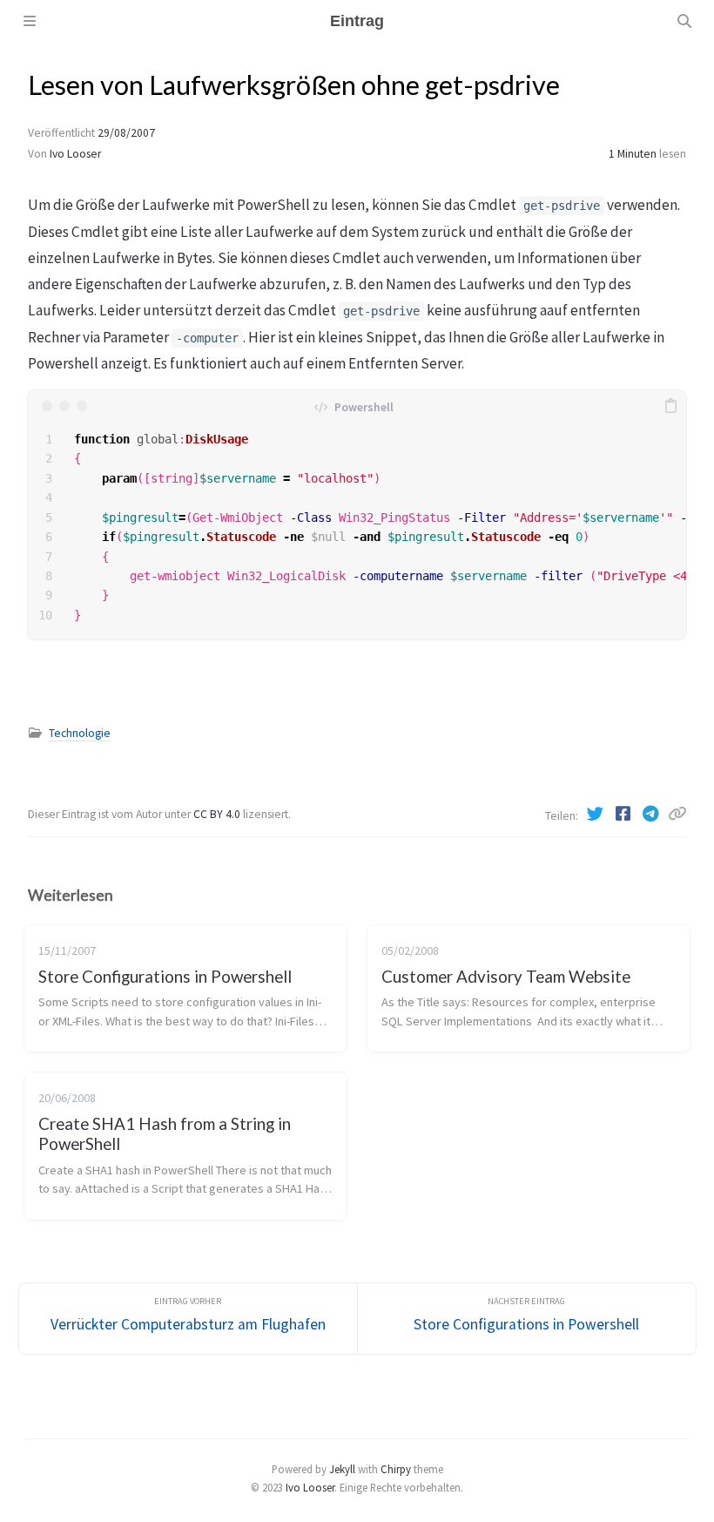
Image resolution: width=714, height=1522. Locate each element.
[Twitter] (596, 813)
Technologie (80, 733)
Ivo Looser (75, 153)
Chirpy (396, 1469)
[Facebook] (624, 813)
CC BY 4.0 (218, 814)
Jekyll (342, 1469)
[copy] (670, 406)
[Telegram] (652, 813)
